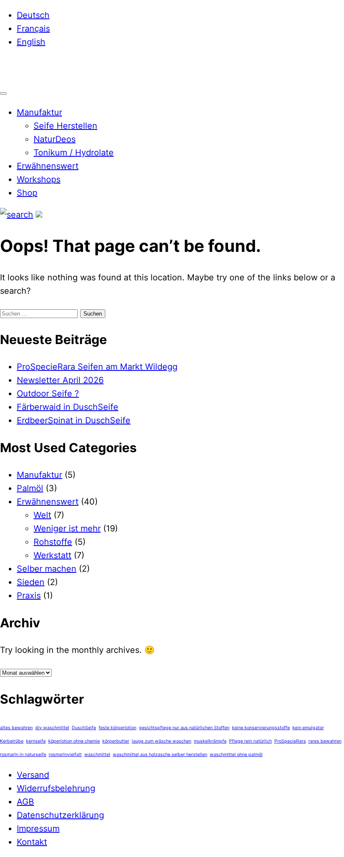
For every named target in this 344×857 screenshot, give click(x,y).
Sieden (30, 582)
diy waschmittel (52, 727)
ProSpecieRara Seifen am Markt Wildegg (97, 367)
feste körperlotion (117, 727)
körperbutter (115, 741)
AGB (25, 802)
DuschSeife (84, 727)
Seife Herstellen (65, 126)
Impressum (38, 828)
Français (33, 28)
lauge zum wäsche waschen (161, 741)
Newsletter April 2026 (60, 380)
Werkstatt (52, 555)
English (31, 42)
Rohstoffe (53, 542)
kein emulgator (308, 727)
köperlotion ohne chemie (74, 741)
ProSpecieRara (290, 741)
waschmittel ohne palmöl (236, 754)
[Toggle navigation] (3, 93)
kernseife (36, 741)
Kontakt (32, 842)
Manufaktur (39, 112)
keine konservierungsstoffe (261, 727)
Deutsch (33, 15)
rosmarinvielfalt (65, 754)
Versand (33, 775)
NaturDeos (55, 139)
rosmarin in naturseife (23, 754)
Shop (27, 193)
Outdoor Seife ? (48, 393)
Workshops (38, 179)
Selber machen (46, 569)
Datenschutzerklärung (60, 815)
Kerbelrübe (11, 741)
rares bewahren (324, 741)
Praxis (29, 595)
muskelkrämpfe (210, 741)
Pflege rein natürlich (250, 741)
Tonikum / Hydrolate (74, 153)
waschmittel (97, 754)
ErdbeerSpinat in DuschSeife (73, 420)
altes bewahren (16, 727)
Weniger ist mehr (67, 528)
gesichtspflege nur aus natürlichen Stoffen (184, 727)
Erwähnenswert (47, 166)
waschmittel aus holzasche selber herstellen (160, 754)
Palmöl (30, 488)
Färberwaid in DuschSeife (67, 407)
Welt (42, 515)
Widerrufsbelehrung (56, 788)
